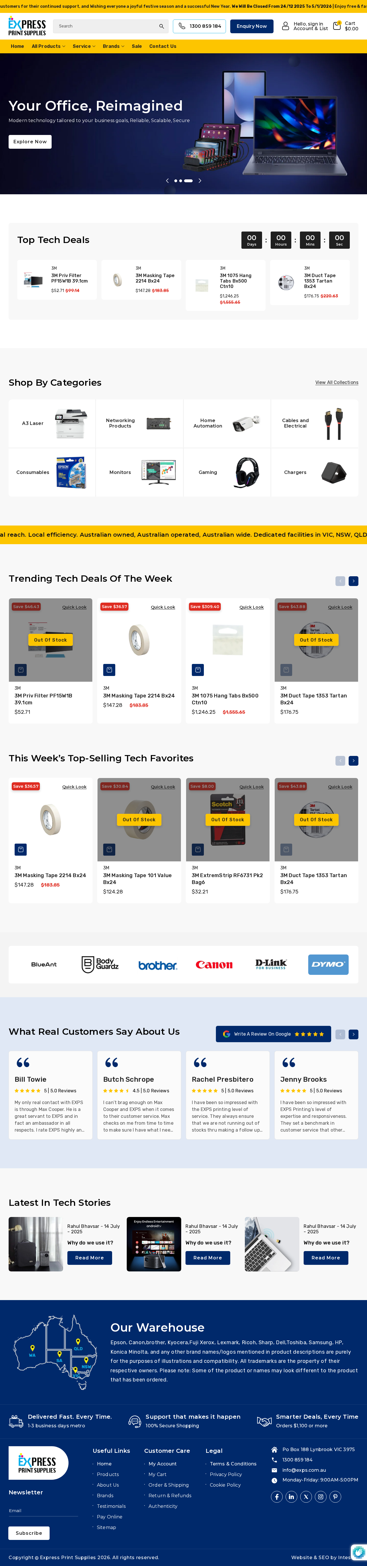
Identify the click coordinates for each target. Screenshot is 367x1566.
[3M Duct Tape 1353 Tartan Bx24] (286, 282)
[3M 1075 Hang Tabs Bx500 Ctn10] (201, 285)
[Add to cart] (109, 670)
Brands (111, 46)
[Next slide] (200, 181)
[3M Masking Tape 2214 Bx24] (117, 279)
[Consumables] (52, 472)
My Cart (158, 1474)
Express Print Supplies (68, 1557)
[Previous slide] (167, 181)
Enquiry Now (252, 26)
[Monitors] (139, 472)
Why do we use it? (90, 1242)
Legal (214, 1450)
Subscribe (29, 1533)
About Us (108, 1485)
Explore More (31, 154)
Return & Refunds (170, 1495)
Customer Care (167, 1450)
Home (104, 1464)
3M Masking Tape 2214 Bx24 (155, 278)
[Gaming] (227, 472)
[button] (345, 26)
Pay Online (110, 1517)
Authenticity (163, 1506)
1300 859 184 (206, 26)
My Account (163, 1464)
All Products (46, 46)
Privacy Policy (226, 1474)
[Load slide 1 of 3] (178, 180)
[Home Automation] (227, 423)
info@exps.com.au (304, 1470)
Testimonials (111, 1506)
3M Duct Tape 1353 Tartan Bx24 (320, 281)
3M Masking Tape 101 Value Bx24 (137, 878)
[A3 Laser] (52, 423)
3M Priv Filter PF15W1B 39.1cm (69, 278)
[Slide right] (353, 581)
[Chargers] (314, 472)
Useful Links (111, 1450)
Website (302, 1557)
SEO (325, 1557)
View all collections (336, 382)
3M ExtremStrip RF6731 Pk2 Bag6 (227, 878)
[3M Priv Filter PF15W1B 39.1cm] (33, 279)
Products (108, 1474)
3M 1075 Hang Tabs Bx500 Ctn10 (235, 281)
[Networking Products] (139, 423)
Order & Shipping (169, 1485)
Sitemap (106, 1527)
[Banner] (43, 965)
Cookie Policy (225, 1485)
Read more (89, 1258)
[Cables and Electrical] (314, 423)
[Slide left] (340, 581)
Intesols (348, 1557)
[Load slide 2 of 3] (186, 180)
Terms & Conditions (233, 1464)
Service (82, 46)
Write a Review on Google (262, 1034)
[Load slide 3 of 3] (191, 180)
